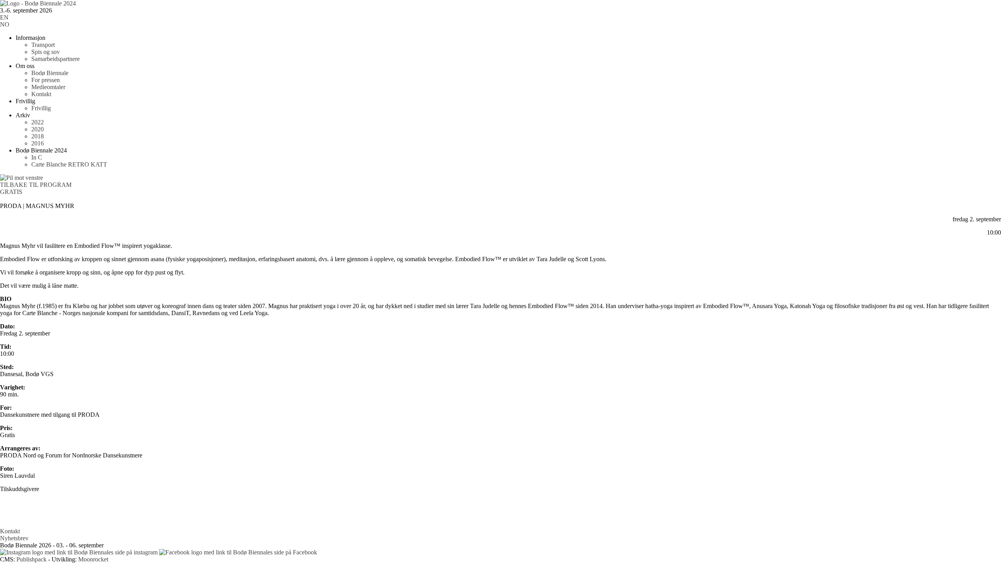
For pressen (45, 80)
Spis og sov (45, 51)
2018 (37, 136)
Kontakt (41, 94)
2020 (37, 129)
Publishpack (31, 559)
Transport (43, 44)
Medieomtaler (48, 87)
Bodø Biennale (49, 73)
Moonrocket (93, 559)
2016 (37, 143)
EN (4, 17)
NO (4, 24)
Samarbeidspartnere (55, 59)
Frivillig (41, 108)
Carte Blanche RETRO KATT (69, 164)
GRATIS (11, 191)
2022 (37, 122)
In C (36, 157)
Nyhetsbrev (14, 538)
